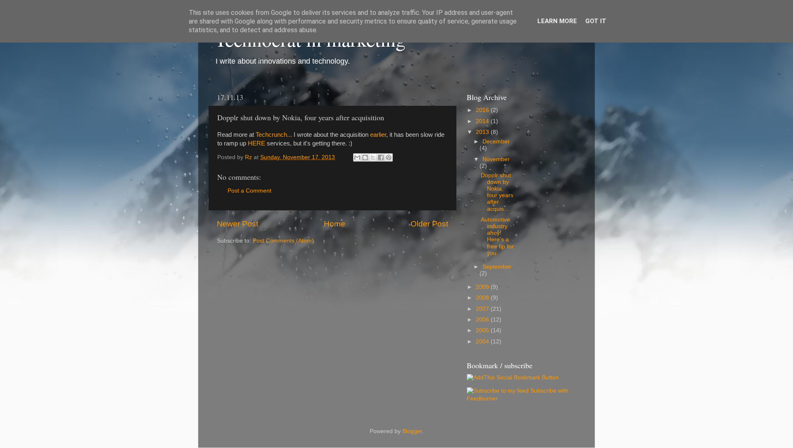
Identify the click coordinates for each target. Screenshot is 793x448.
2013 (483, 132)
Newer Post (237, 223)
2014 (483, 121)
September (496, 267)
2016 (483, 110)
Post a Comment (249, 191)
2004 (483, 341)
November (496, 159)
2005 (483, 330)
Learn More (557, 21)
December (496, 141)
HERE (256, 143)
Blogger (412, 431)
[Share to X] (373, 157)
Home (334, 223)
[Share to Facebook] (381, 157)
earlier (378, 134)
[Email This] (357, 157)
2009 (483, 287)
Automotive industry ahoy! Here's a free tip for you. (497, 236)
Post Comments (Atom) (283, 241)
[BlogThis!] (365, 157)
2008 (483, 298)
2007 (483, 309)
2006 (483, 320)
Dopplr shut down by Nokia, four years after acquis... (497, 192)
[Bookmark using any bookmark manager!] (513, 377)
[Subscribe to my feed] (498, 391)
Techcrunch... (274, 134)
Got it (595, 21)
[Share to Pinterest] (389, 157)
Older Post (429, 223)
